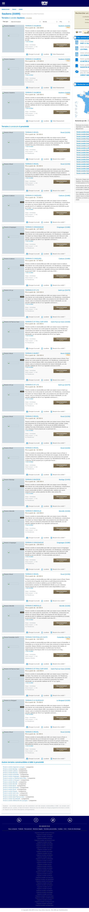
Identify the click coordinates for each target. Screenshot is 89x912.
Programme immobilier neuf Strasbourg (44, 881)
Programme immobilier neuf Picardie (44, 903)
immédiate (30, 45)
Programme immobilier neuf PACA (44, 899)
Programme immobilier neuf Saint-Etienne (44, 879)
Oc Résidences (29, 48)
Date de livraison (16, 21)
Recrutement (28, 829)
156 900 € (34, 28)
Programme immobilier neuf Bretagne (44, 892)
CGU (65, 829)
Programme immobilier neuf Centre (44, 894)
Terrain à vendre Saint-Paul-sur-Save (13, 797)
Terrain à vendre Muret (9, 785)
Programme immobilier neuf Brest (44, 838)
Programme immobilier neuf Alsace (44, 888)
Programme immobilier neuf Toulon (44, 883)
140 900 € (34, 94)
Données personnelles (50, 829)
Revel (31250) (65, 132)
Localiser (46, 54)
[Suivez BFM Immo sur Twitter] (52, 820)
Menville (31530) (64, 511)
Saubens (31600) (64, 26)
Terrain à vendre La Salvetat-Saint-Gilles (14, 778)
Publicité (20, 829)
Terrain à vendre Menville (10, 782)
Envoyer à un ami (34, 54)
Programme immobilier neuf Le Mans (44, 847)
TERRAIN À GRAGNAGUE (34, 227)
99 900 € (34, 387)
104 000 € (34, 292)
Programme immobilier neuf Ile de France (44, 896)
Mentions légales (38, 829)
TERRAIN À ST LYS (32, 290)
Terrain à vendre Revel (9, 789)
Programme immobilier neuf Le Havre (44, 845)
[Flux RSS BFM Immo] (19, 820)
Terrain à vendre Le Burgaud (11, 780)
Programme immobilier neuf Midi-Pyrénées (44, 897)
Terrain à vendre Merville (10, 784)
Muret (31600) (65, 353)
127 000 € (34, 229)
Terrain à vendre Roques (10, 791)
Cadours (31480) (64, 195)
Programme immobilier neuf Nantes (44, 862)
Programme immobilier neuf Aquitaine (44, 890)
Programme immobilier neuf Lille (44, 849)
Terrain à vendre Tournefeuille (11, 798)
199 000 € (34, 545)
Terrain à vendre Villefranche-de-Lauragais (15, 800)
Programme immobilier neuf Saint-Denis (44, 877)
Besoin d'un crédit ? (59, 159)
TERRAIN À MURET (32, 353)
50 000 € (34, 134)
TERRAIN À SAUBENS (33, 26)
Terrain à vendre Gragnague (11, 776)
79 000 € (34, 702)
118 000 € (34, 671)
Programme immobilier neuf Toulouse (44, 884)
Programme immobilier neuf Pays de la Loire (44, 901)
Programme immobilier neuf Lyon (44, 853)
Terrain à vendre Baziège (10, 769)
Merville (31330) (64, 606)
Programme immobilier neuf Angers (44, 834)
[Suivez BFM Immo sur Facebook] (36, 820)
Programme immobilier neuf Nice (44, 864)
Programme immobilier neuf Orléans (44, 868)
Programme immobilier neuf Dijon (44, 842)
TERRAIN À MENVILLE (33, 511)
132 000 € (34, 639)
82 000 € (34, 608)
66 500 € (34, 418)
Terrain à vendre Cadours (10, 771)
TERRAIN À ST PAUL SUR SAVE (36, 322)
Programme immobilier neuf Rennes (44, 875)
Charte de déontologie (74, 829)
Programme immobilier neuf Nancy (44, 860)
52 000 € (34, 450)
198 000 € (34, 481)
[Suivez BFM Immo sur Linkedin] (69, 820)
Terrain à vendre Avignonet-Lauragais (14, 767)
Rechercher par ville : (81, 121)
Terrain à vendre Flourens (10, 772)
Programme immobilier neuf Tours (44, 886)
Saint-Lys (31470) (64, 290)
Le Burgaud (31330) (63, 700)
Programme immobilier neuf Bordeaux (44, 836)
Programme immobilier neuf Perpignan (44, 871)
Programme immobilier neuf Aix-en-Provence (44, 832)
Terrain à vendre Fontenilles (11, 774)
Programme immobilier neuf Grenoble (44, 844)
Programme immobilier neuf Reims (44, 873)
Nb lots (45, 21)
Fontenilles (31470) (63, 637)
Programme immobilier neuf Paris (44, 870)
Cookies (60, 829)
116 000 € (34, 513)
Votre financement (58, 54)
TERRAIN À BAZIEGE (32, 479)
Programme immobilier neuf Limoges (44, 851)
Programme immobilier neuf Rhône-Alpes (44, 905)
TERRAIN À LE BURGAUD (34, 700)
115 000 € (34, 324)
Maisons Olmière (30, 658)
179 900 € (34, 61)
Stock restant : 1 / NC (31, 46)
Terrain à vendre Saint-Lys (10, 795)
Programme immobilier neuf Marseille (44, 855)
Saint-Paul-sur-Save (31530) (60, 322)
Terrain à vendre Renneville (11, 787)
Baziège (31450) (64, 479)
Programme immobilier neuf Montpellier (44, 858)
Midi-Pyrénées (39, 14)
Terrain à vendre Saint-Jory (11, 793)
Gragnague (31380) (63, 227)
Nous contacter (12, 829)
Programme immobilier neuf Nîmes (44, 866)
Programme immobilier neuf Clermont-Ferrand (44, 840)
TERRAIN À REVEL (32, 132)
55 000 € (34, 166)
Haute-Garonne (27, 14)
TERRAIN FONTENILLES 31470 (36, 637)
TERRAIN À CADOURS (33, 195)
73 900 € (34, 197)
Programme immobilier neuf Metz (44, 857)
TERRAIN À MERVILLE (33, 606)
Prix (61, 21)
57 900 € (34, 261)
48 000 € (34, 576)
